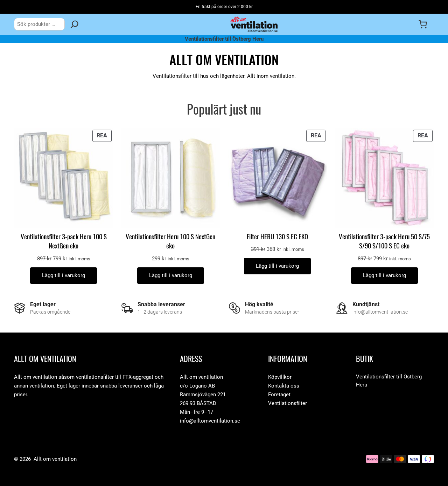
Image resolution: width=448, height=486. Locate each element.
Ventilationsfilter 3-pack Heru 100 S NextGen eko (64, 241)
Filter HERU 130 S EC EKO (277, 236)
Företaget (279, 394)
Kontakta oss (283, 386)
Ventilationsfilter (287, 403)
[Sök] (74, 24)
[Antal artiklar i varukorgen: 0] (422, 24)
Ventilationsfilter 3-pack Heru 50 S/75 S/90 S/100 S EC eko (384, 241)
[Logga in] (408, 24)
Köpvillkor (280, 377)
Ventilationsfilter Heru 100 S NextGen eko (170, 241)
